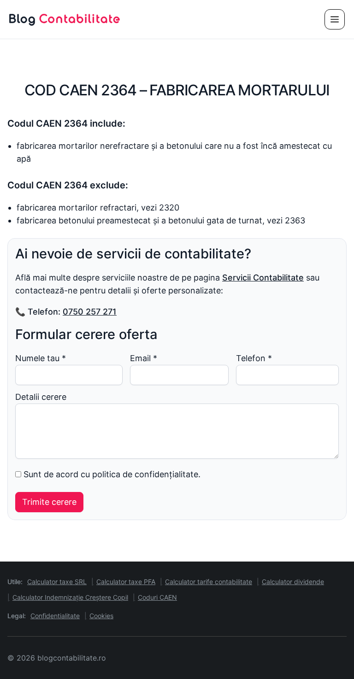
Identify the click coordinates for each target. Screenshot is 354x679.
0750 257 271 (90, 311)
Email (143, 358)
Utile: (15, 581)
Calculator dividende (293, 581)
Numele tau (40, 358)
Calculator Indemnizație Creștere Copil (70, 597)
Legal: (16, 616)
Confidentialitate (55, 616)
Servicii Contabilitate (263, 277)
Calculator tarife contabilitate (208, 581)
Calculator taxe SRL (57, 581)
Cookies (101, 616)
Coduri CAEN (157, 597)
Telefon (254, 358)
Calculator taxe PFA (125, 581)
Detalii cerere (40, 397)
